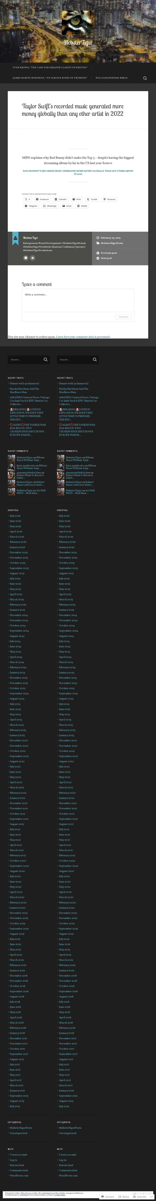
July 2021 (15, 829)
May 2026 (15, 526)
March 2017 (16, 1085)
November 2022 (19, 746)
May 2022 (15, 777)
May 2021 (15, 840)
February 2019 (18, 965)
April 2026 (16, 532)
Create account (18, 1155)
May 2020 (15, 887)
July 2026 (15, 516)
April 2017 (16, 1080)
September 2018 (19, 991)
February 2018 (18, 1028)
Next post (106, 258)
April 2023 (16, 720)
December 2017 (18, 1038)
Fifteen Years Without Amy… (30, 459)
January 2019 (17, 971)
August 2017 (17, 1059)
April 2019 (16, 955)
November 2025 (19, 558)
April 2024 (16, 657)
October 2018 (17, 986)
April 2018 (16, 1018)
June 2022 (15, 772)
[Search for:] (29, 359)
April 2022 (16, 782)
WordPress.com (19, 1176)
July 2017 (15, 1065)
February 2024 (18, 667)
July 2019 (15, 939)
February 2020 (18, 903)
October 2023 (17, 688)
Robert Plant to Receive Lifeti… (30, 477)
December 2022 (19, 741)
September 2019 (19, 929)
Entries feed (17, 1165)
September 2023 (19, 694)
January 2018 (17, 1033)
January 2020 (17, 908)
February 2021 (18, 855)
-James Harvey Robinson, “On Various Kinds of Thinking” (49, 78)
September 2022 (19, 756)
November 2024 (19, 620)
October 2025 (17, 563)
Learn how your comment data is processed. (83, 337)
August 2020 (17, 871)
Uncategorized (18, 1133)
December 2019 (18, 913)
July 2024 (15, 641)
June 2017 (15, 1070)
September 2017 (19, 1054)
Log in (13, 1160)
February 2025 (18, 605)
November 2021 (19, 808)
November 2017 (19, 1044)
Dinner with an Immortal (24, 384)
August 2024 (17, 636)
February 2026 (18, 542)
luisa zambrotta (26, 466)
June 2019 (15, 944)
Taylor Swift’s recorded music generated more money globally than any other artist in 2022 (73, 109)
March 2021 (17, 850)
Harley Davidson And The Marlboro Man (24, 390)
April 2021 (16, 845)
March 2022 (17, 788)
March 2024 (17, 662)
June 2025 (15, 584)
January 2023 (17, 735)
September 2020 (19, 866)
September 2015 (19, 1096)
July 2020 (15, 876)
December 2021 (18, 803)
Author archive (25, 258)
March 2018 (17, 1023)
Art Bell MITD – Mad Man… (31, 492)
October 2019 (17, 924)
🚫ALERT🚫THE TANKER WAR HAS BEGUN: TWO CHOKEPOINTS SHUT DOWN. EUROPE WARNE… (28, 430)
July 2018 (15, 1002)
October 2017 (17, 1049)
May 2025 (15, 589)
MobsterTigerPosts (112, 243)
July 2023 (15, 704)
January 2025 (17, 610)
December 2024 (19, 615)
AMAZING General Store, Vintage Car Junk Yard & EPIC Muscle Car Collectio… (30, 401)
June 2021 (15, 835)
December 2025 (19, 552)
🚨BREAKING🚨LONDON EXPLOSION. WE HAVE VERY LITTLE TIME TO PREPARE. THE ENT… (26, 415)
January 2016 (17, 1091)
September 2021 (19, 819)
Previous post (109, 253)
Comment (123, 316)
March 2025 (17, 599)
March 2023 (17, 725)
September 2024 (19, 631)
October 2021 (17, 814)
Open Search (145, 78)
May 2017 (15, 1075)
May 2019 (15, 950)
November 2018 (19, 981)
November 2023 (19, 683)
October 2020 (18, 861)
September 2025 (19, 568)
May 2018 (15, 1012)
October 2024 (18, 626)
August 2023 (17, 699)
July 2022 (15, 767)
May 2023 (15, 714)
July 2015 (15, 1106)
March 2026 (17, 537)
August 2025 (17, 573)
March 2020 (17, 897)
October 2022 (18, 751)
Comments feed (19, 1170)
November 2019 (19, 918)
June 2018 (15, 1007)
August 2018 (17, 997)
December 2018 (18, 976)
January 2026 (17, 547)
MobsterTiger (78, 42)
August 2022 (17, 761)
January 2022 (17, 798)
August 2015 (17, 1101)
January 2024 (17, 673)
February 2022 (18, 793)
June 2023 (15, 709)
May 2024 (15, 652)
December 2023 (19, 678)
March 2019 (17, 960)
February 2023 (18, 730)
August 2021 (17, 824)
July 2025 (15, 579)
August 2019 (17, 934)
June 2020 (15, 882)
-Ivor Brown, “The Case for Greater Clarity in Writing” (50, 67)
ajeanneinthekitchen (29, 473)
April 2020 (16, 892)
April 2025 (16, 594)
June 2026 (15, 521)
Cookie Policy (59, 1195)
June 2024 (15, 647)
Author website (32, 258)
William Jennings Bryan (112, 78)
